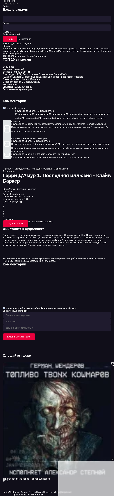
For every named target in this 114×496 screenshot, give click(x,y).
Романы (53, 48)
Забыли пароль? (11, 34)
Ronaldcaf (20, 108)
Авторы (25, 492)
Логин (6, 23)
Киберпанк (15, 53)
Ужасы (6, 53)
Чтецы (32, 492)
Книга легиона (10, 84)
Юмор (45, 51)
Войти (10, 39)
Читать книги (18, 56)
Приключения (85, 48)
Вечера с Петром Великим (16, 72)
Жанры (6, 46)
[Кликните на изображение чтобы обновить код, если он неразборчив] (39, 308)
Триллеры (106, 51)
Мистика (53, 51)
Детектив (21, 189)
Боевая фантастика (31, 51)
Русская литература (68, 51)
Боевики (16, 51)
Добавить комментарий (19, 337)
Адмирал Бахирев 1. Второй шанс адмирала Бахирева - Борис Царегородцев (43, 77)
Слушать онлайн (15, 223)
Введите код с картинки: (15, 311)
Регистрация (24, 39)
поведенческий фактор (98, 144)
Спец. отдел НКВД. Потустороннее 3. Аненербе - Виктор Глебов (36, 74)
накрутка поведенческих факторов (29, 138)
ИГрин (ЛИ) (23, 199)
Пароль (7, 32)
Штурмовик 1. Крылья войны (17, 87)
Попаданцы (30, 48)
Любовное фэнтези (67, 48)
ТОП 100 (7, 56)
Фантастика (9, 48)
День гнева (8, 67)
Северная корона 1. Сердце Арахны (21, 82)
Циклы (39, 492)
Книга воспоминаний (13, 69)
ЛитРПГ (97, 48)
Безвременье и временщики (17, 89)
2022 (9, 191)
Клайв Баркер (17, 194)
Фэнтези (19, 48)
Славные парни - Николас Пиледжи (21, 79)
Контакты (38, 494)
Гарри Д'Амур (15, 201)
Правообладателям (36, 56)
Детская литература (90, 51)
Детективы (42, 48)
